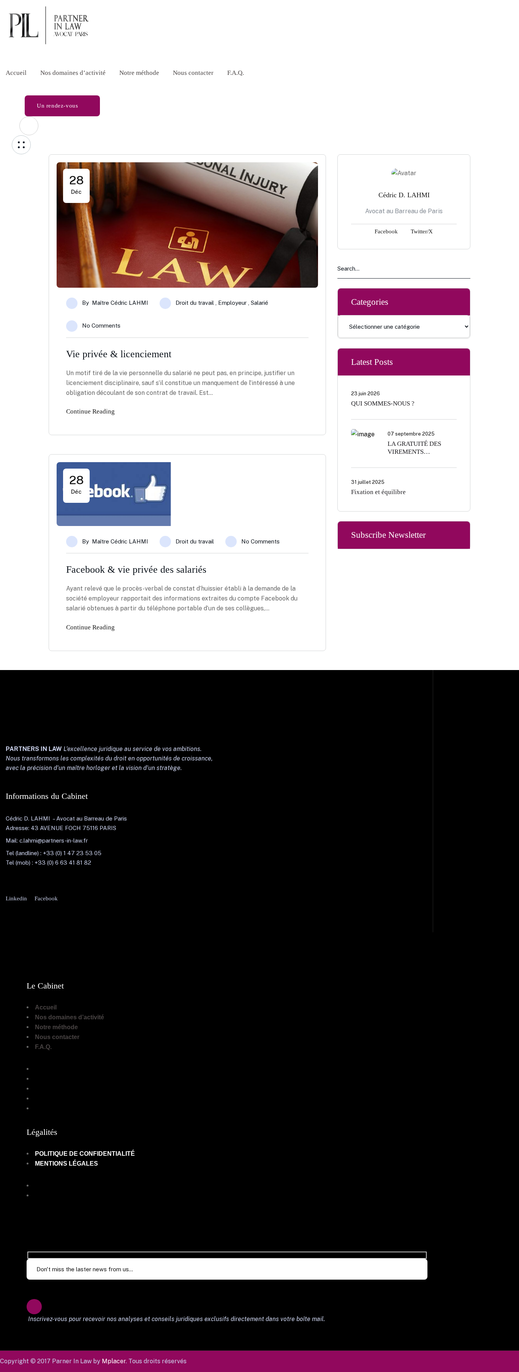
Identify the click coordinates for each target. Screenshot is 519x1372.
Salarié (259, 302)
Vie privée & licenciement (118, 354)
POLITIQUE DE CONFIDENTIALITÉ (85, 1153)
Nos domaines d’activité (69, 1017)
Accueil (46, 1007)
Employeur (232, 302)
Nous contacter (57, 1037)
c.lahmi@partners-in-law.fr (53, 840)
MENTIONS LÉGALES (66, 1163)
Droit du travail (195, 302)
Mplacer (114, 1361)
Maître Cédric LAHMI (120, 302)
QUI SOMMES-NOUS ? (383, 403)
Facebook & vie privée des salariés (136, 569)
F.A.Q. (43, 1047)
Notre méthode (56, 1027)
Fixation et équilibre (378, 491)
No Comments (101, 325)
